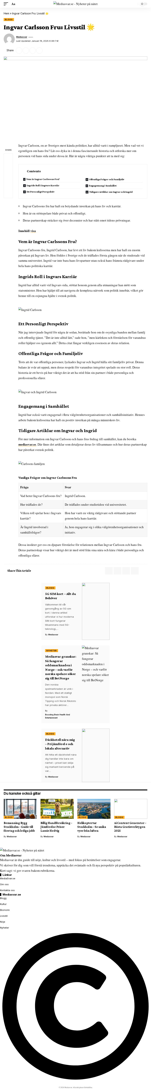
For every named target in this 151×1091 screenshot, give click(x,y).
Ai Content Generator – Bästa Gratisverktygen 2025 (130, 827)
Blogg (9, 19)
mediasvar (21, 37)
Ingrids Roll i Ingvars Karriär (43, 185)
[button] (7, 4)
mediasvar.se (27, 444)
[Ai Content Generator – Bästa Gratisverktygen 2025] (130, 809)
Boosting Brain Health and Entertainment (57, 716)
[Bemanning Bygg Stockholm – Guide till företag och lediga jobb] (20, 809)
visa (33, 230)
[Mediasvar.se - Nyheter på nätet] (75, 4)
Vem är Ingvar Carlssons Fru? (43, 179)
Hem (6, 13)
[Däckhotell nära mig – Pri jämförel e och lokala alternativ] (96, 755)
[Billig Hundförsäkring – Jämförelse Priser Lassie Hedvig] (57, 809)
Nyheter (51, 651)
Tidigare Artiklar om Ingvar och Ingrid (111, 191)
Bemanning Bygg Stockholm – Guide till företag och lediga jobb (19, 827)
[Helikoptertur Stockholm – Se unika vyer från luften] (93, 809)
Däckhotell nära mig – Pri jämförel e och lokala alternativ (60, 744)
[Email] (26, 50)
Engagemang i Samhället (103, 185)
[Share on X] (19, 50)
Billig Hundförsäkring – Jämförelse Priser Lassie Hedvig (56, 827)
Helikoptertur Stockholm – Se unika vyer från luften (91, 827)
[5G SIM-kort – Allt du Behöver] (96, 611)
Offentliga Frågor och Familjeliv (106, 179)
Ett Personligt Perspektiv (41, 191)
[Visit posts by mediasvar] (9, 39)
